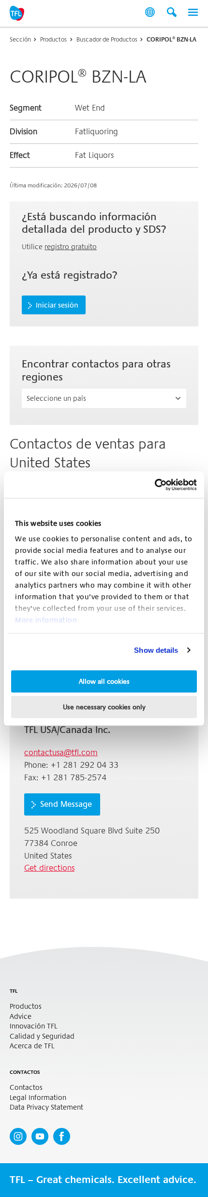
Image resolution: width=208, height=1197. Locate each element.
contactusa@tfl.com (61, 752)
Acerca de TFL (32, 1046)
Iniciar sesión (57, 305)
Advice (20, 1017)
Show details (156, 650)
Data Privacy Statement (46, 1107)
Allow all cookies (104, 681)
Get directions (49, 868)
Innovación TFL (33, 1026)
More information (46, 620)
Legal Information (38, 1098)
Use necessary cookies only (104, 707)
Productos (53, 39)
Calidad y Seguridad (42, 1036)
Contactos (26, 1088)
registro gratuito (71, 246)
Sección (20, 39)
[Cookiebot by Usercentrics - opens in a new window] (154, 485)
